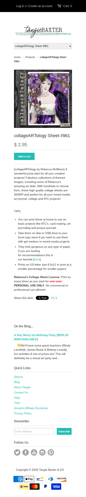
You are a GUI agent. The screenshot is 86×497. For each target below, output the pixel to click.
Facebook (25, 452)
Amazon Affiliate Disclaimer (31, 408)
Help (17, 397)
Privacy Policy (22, 413)
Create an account (40, 6)
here (37, 259)
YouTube (34, 452)
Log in (20, 6)
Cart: (67, 6)
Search (18, 376)
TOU (17, 402)
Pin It (54, 297)
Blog (17, 382)
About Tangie (22, 387)
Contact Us (21, 392)
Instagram (42, 452)
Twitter (17, 452)
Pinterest (51, 452)
